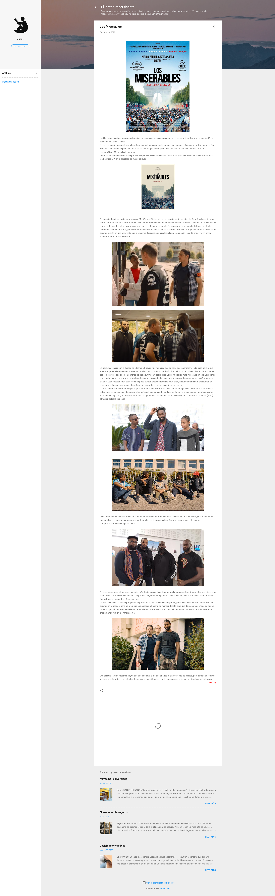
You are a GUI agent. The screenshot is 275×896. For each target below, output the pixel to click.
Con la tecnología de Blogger (159, 883)
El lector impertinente (117, 7)
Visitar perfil (20, 46)
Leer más (210, 803)
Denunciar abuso (10, 81)
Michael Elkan (165, 888)
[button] (214, 27)
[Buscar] (220, 7)
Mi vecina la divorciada (113, 778)
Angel (20, 39)
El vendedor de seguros (114, 812)
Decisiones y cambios (112, 845)
